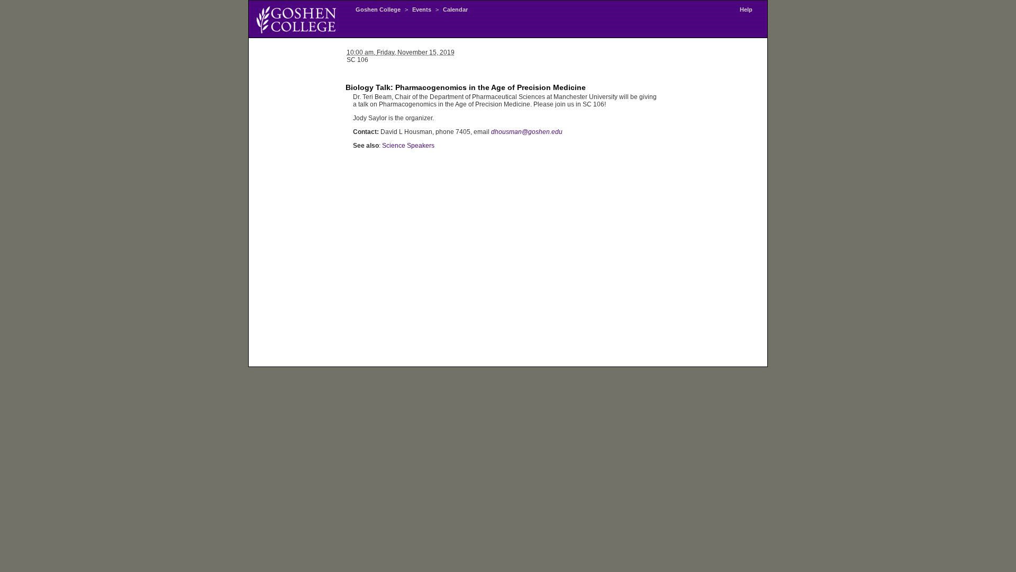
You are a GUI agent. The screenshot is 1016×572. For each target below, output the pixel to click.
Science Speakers (408, 145)
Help (746, 9)
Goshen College (378, 9)
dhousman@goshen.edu (527, 132)
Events (421, 9)
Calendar (455, 9)
